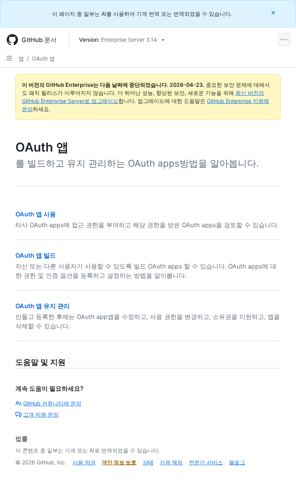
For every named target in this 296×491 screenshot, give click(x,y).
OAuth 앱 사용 (35, 214)
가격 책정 (171, 462)
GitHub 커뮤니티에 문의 (52, 403)
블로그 (237, 462)
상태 (148, 462)
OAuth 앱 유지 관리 (42, 306)
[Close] (274, 12)
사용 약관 (84, 462)
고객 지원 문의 (41, 414)
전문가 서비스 (206, 462)
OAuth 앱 (43, 58)
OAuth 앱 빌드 (35, 255)
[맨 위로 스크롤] (279, 474)
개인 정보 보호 (119, 462)
